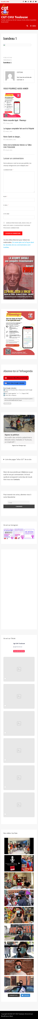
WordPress (4, 1016)
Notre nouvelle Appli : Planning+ (14, 120)
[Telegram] (31, 1)
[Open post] (18, 750)
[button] (8, 534)
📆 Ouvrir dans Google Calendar (14, 383)
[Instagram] (28, 1)
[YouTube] (26, 1)
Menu (34, 26)
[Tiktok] (33, 1)
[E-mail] (36, 1)
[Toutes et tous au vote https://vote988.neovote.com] (18, 804)
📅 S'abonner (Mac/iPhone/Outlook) (16, 378)
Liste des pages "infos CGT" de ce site (18, 459)
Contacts (16, 479)
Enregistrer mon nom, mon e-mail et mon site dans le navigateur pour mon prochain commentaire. (17, 225)
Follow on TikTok (19, 651)
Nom (5, 196)
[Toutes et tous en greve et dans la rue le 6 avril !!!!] (18, 696)
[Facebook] (23, 1)
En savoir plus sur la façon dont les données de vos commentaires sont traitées (18, 244)
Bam (11, 1016)
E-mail (6, 205)
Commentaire (8, 170)
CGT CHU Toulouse (14, 17)
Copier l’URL (7, 403)
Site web (6, 214)
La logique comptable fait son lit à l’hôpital (18, 128)
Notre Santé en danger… (12, 137)
